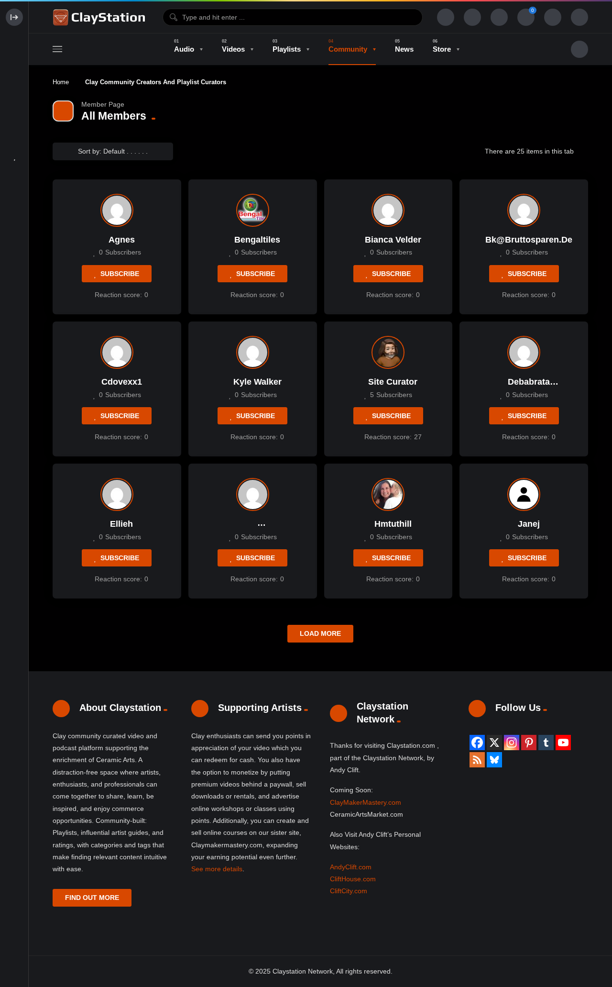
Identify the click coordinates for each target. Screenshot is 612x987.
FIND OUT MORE (92, 897)
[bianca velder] (388, 210)
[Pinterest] (528, 742)
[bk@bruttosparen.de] (523, 210)
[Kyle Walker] (252, 352)
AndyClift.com (351, 867)
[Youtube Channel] (563, 742)
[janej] (523, 494)
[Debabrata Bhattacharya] (523, 352)
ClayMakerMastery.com (365, 802)
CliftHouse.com (353, 879)
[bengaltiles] (252, 210)
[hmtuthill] (388, 494)
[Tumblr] (546, 742)
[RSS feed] (477, 759)
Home (61, 82)
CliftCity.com (348, 891)
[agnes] (116, 210)
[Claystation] (100, 17)
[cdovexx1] (116, 352)
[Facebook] (477, 742)
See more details (216, 869)
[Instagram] (511, 742)
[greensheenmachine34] (252, 494)
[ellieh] (116, 494)
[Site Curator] (388, 352)
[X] (494, 742)
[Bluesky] (494, 759)
